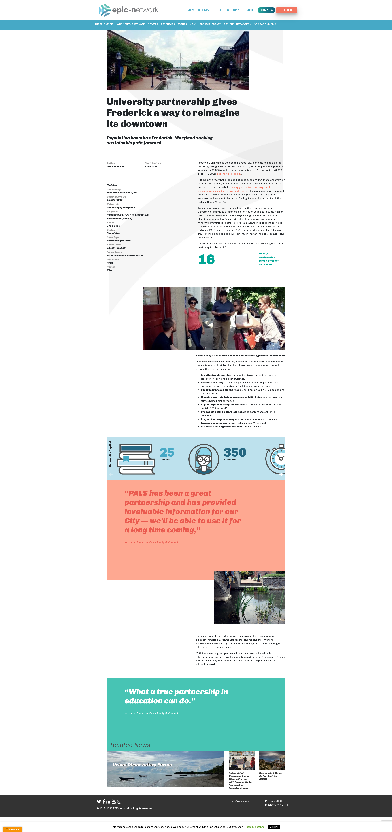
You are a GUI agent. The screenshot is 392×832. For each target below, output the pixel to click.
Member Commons (201, 10)
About (252, 10)
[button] (111, 474)
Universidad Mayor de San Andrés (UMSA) (271, 776)
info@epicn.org (240, 801)
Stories (153, 24)
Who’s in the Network (131, 24)
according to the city (229, 173)
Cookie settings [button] (256, 827)
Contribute (287, 10)
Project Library (210, 24)
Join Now (266, 10)
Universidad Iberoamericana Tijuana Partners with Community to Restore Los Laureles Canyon (240, 781)
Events (182, 24)
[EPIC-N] (128, 9)
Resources (168, 24)
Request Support (231, 10)
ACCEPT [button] (274, 827)
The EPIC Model (104, 24)
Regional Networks (236, 24)
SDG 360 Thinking (265, 24)
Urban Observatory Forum (142, 765)
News (193, 24)
